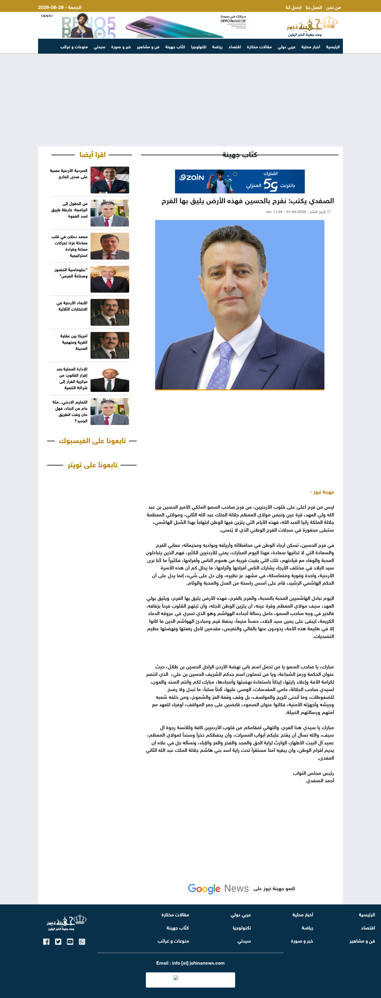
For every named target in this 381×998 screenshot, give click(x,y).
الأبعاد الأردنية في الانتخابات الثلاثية (72, 305)
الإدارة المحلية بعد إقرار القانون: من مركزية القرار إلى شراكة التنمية (72, 377)
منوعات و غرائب (74, 46)
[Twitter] (58, 940)
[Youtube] (70, 940)
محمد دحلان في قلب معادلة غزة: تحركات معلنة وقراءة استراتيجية (69, 245)
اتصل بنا (314, 6)
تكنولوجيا (198, 46)
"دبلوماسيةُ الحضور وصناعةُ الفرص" (71, 272)
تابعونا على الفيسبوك (92, 439)
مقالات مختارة (259, 46)
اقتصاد (235, 46)
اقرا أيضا (92, 153)
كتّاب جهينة (175, 46)
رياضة (217, 46)
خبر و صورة (121, 46)
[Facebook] (46, 940)
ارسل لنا (294, 6)
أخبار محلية (311, 46)
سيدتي (99, 46)
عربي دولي (287, 46)
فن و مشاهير (148, 46)
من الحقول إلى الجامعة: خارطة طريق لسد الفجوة (69, 209)
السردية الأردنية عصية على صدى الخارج (69, 173)
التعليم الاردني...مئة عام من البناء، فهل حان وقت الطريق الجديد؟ (70, 411)
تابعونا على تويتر (93, 463)
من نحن (333, 6)
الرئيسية (333, 46)
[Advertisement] (190, 100)
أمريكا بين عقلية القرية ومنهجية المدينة (74, 341)
